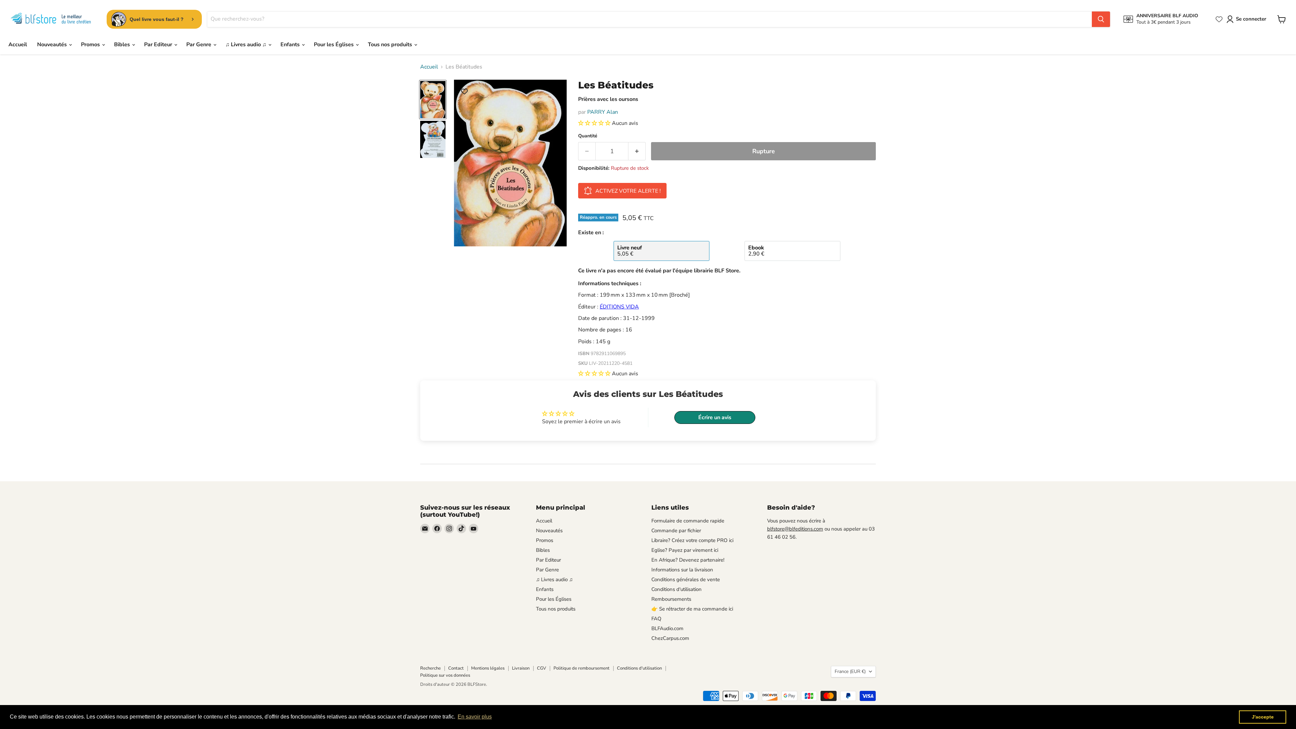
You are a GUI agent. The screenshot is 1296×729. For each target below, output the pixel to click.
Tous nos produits (390, 44)
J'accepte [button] (1263, 717)
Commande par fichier (676, 530)
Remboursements (671, 599)
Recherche (430, 668)
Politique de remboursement (582, 668)
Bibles (122, 44)
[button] (595, 123)
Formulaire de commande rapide (687, 520)
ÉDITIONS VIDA (619, 306)
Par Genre (199, 44)
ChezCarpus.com (670, 638)
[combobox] (649, 19)
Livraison (521, 668)
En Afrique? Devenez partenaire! (687, 560)
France (850, 671)
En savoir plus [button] (475, 717)
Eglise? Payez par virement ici (684, 550)
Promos (91, 44)
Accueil (17, 44)
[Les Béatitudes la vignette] (433, 99)
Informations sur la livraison (682, 569)
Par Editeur (158, 44)
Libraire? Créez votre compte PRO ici (692, 540)
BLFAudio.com (667, 628)
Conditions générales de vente (685, 579)
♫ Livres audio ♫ (246, 44)
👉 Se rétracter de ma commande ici (692, 608)
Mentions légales (488, 668)
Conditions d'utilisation (676, 589)
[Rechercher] (1101, 19)
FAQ (656, 618)
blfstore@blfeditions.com (795, 528)
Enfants (290, 44)
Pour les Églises (334, 44)
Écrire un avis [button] (714, 417)
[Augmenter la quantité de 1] (637, 151)
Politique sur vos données (445, 675)
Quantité (587, 136)
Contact (456, 668)
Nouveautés (52, 44)
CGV (541, 668)
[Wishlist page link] (1219, 19)
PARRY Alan (602, 112)
